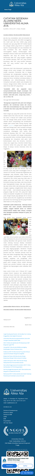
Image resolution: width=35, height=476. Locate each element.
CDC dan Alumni (8, 423)
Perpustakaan (7, 421)
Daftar (25, 466)
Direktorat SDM (8, 414)
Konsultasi (9, 465)
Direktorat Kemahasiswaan (10, 410)
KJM (5, 419)
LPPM (5, 416)
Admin (6, 29)
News (18, 29)
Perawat (23, 29)
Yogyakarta (11, 125)
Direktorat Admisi (8, 412)
